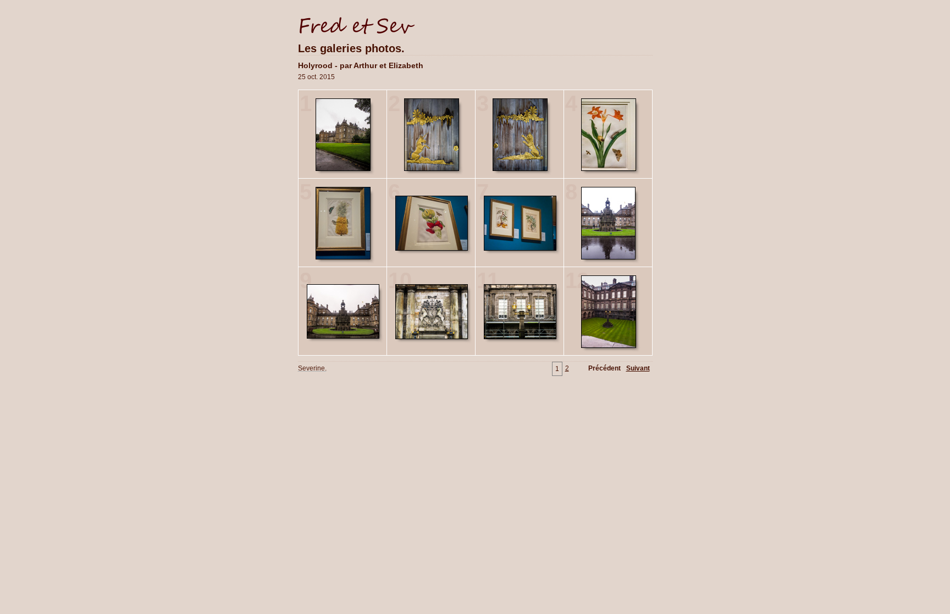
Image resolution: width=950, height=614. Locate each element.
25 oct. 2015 (316, 77)
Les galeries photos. (351, 48)
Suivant (638, 368)
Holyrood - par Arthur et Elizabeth (360, 65)
